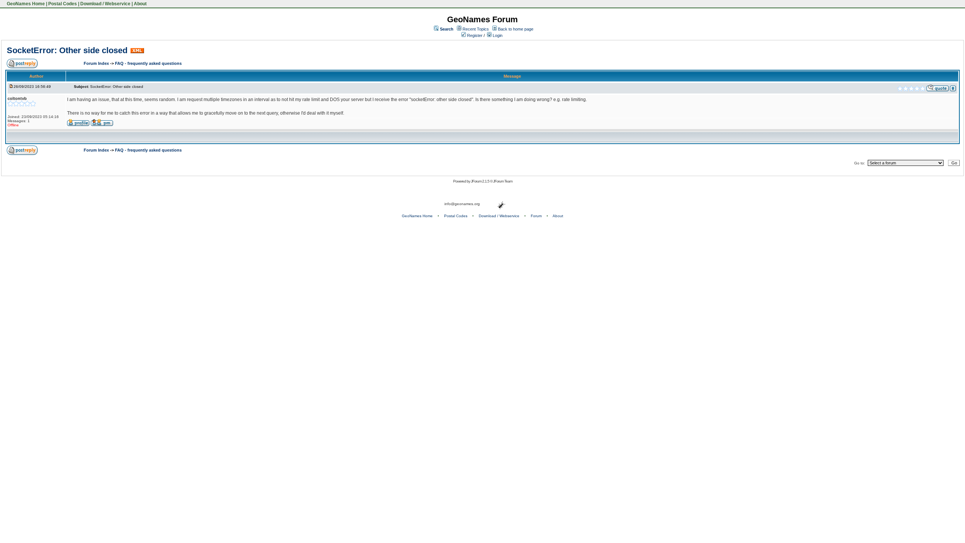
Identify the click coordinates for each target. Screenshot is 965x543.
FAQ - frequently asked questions (148, 63)
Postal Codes (62, 3)
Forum (536, 216)
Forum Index (97, 63)
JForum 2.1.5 (480, 181)
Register (474, 35)
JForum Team (502, 181)
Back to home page (515, 29)
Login (497, 35)
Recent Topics (476, 29)
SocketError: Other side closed (67, 50)
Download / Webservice (105, 3)
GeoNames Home (25, 3)
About (140, 3)
